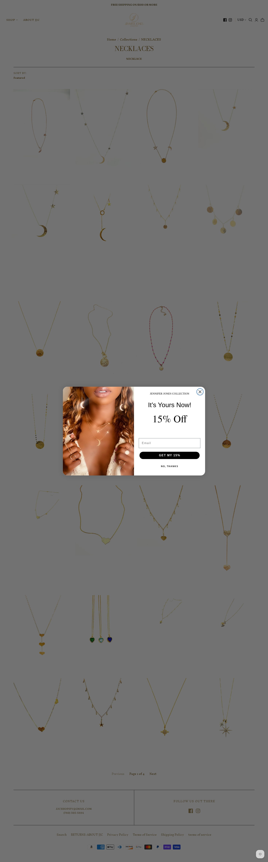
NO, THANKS (169, 466)
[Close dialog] (200, 392)
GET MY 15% (169, 455)
